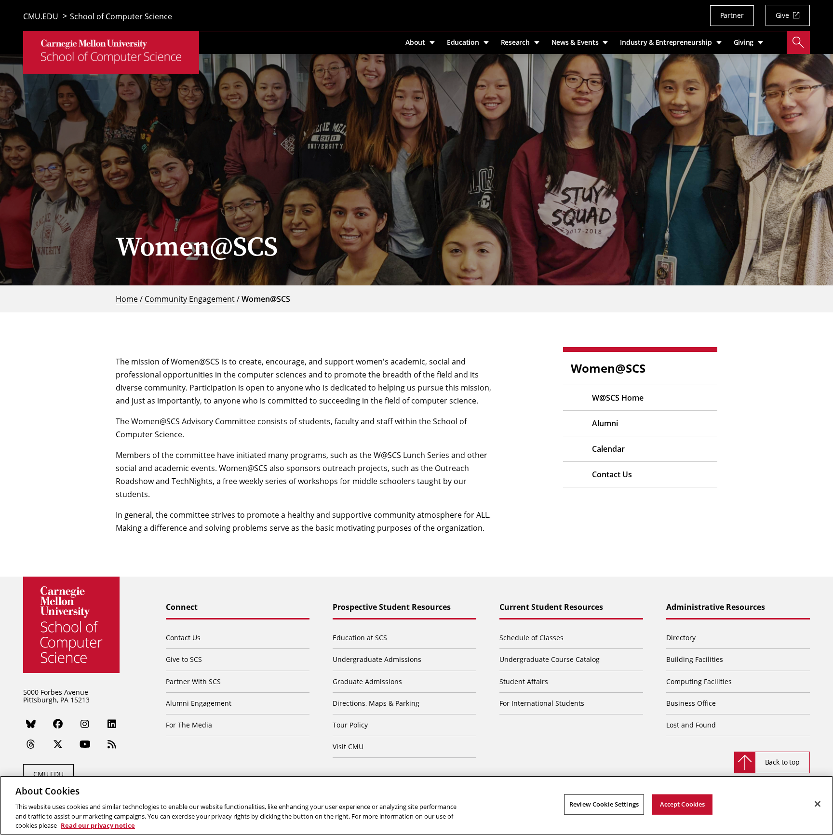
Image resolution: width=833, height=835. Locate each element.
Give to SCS (184, 659)
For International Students (541, 703)
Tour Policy (350, 724)
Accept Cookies (682, 804)
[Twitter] (58, 744)
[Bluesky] (31, 723)
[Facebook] (58, 723)
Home (127, 299)
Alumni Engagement (198, 703)
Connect (182, 607)
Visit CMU (348, 746)
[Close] (817, 804)
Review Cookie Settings (604, 804)
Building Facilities (694, 659)
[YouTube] (85, 744)
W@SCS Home (618, 397)
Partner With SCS (193, 681)
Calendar (608, 449)
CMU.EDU (40, 17)
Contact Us (612, 474)
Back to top (782, 762)
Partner (732, 15)
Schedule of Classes (531, 637)
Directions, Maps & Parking (376, 703)
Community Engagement (190, 299)
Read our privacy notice (98, 825)
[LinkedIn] (111, 723)
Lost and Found (691, 724)
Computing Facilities (699, 681)
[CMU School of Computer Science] (111, 52)
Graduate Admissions (367, 681)
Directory (681, 637)
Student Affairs (523, 681)
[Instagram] (85, 723)
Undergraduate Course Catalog (549, 659)
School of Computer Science (121, 17)
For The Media (189, 724)
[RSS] (111, 744)
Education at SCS (360, 637)
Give (782, 15)
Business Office (691, 703)
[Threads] (31, 744)
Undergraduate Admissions (377, 659)
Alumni (605, 423)
